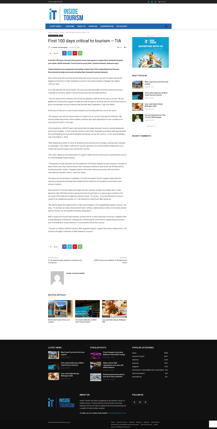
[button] (166, 26)
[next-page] (53, 327)
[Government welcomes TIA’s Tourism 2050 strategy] (137, 118)
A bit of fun (106, 316)
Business (78, 316)
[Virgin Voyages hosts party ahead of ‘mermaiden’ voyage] (95, 355)
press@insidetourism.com (116, 413)
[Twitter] (155, 2)
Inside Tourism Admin (60, 47)
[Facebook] (148, 2)
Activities (51, 316)
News (60, 35)
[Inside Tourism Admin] (49, 47)
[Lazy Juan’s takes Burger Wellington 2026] (114, 308)
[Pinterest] (75, 53)
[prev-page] (49, 327)
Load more (149, 126)
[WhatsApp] (80, 53)
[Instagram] (152, 2)
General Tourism (59, 32)
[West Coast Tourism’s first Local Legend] (60, 308)
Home (50, 32)
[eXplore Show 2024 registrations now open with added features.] (95, 366)
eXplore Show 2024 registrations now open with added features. (113, 365)
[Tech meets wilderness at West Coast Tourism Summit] (87, 308)
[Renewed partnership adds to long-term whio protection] (95, 377)
